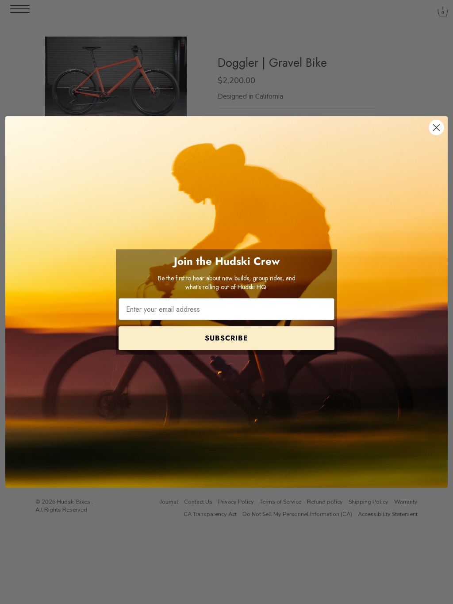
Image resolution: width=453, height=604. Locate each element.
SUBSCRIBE (226, 338)
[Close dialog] (436, 127)
